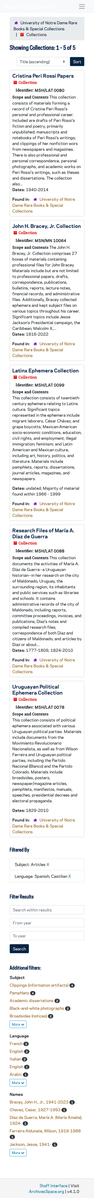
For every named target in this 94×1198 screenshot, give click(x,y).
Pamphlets (20, 992)
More (16, 1024)
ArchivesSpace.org (46, 1191)
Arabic (16, 1074)
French (16, 1043)
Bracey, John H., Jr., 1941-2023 (39, 1101)
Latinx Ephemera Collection (45, 370)
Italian (16, 1058)
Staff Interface (53, 1185)
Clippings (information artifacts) (39, 985)
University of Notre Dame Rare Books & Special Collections (43, 204)
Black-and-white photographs (37, 1008)
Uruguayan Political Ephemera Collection (37, 689)
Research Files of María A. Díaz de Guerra (43, 533)
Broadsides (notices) (29, 1015)
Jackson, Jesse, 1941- (31, 1144)
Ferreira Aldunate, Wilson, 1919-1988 (45, 1130)
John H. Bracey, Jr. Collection (46, 225)
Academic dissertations (32, 1000)
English (17, 1051)
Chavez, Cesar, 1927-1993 (35, 1109)
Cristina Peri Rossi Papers (43, 75)
